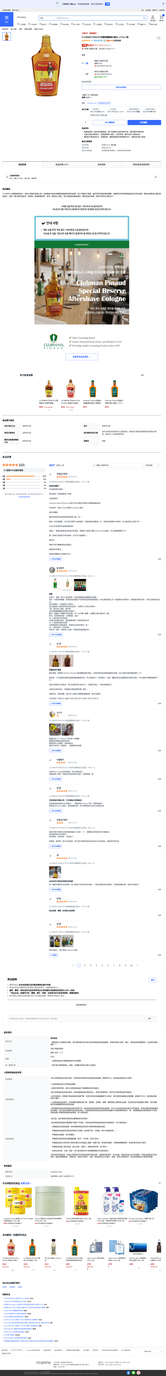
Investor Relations (17, 1350)
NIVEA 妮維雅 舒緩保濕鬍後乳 (14, 1317)
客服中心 (155, 10)
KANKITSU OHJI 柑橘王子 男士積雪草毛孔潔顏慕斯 (21, 1320)
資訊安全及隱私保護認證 (110, 1350)
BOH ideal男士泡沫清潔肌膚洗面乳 (15, 1338)
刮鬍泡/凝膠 (28, 29)
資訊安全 (95, 1350)
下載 (107, 4)
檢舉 (149, 1019)
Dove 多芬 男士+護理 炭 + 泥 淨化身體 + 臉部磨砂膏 (21, 1326)
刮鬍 (20, 29)
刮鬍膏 (20, 1287)
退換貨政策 (47, 1350)
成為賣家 (162, 10)
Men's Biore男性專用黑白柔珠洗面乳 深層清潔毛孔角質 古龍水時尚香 (26, 1323)
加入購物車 (110, 122)
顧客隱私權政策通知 (73, 1350)
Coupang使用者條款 (33, 1350)
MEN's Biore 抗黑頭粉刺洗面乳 (14, 1332)
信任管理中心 (58, 1350)
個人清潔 (14, 29)
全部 (41, 18)
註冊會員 (148, 10)
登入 (142, 10)
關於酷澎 (5, 1350)
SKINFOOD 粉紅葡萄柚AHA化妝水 (15, 1301)
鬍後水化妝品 (38, 29)
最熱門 (52, 465)
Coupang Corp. (98, 103)
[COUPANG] (43, 1363)
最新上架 (60, 465)
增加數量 (90, 124)
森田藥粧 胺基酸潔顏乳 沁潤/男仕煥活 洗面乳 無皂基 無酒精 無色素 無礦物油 (29, 1341)
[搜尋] (144, 18)
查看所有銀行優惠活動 (98, 115)
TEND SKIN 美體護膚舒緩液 (13, 1311)
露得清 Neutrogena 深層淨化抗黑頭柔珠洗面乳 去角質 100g (23, 1304)
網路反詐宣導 (6, 1353)
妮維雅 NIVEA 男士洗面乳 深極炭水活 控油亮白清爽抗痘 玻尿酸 (24, 1307)
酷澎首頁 (5, 29)
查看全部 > (26, 1183)
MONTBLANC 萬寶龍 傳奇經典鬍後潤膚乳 (18, 1329)
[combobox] (152, 465)
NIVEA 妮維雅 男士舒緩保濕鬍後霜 (15, 1314)
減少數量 (90, 121)
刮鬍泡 (4, 1287)
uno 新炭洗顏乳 (9, 1335)
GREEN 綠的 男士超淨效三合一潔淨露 (16, 1298)
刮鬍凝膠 (12, 1287)
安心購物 (86, 1350)
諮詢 (152, 980)
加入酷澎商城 (126, 1350)
